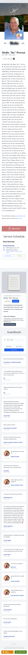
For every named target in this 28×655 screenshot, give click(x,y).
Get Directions (8, 256)
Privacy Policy (10, 648)
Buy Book (15, 301)
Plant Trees (19, 256)
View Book (7, 301)
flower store (19, 218)
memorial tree (20, 216)
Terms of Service (18, 648)
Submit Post (14, 350)
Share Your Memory (10, 324)
